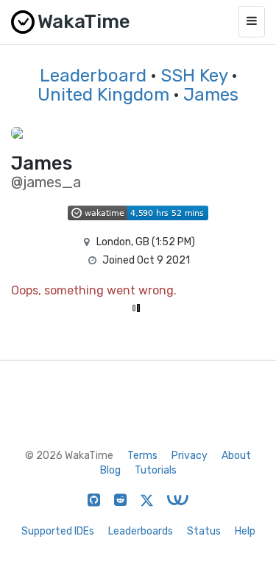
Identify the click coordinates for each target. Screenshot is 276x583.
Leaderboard (93, 75)
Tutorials (156, 470)
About (236, 455)
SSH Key (193, 75)
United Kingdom (103, 94)
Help (245, 531)
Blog (110, 470)
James (210, 94)
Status (204, 531)
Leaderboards (140, 531)
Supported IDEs (57, 531)
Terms (142, 455)
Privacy (189, 455)
